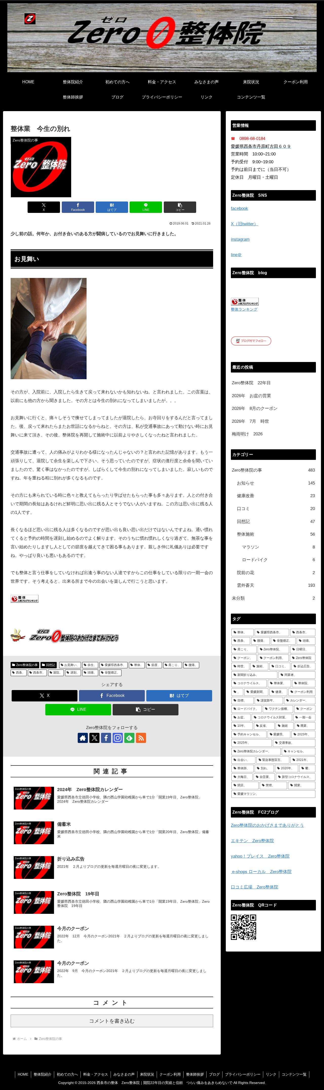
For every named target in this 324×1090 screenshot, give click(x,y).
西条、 (20, 672)
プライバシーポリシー (242, 1074)
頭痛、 (92, 672)
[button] (180, 207)
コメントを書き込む (112, 1021)
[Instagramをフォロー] (118, 738)
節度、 (155, 665)
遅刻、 (74, 672)
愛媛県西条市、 (115, 665)
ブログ (214, 1074)
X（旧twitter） (244, 223)
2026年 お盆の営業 (251, 395)
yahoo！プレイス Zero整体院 (260, 856)
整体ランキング (244, 309)
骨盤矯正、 (112, 672)
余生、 (92, 665)
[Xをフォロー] (94, 738)
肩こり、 (174, 665)
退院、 (57, 672)
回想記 (50, 665)
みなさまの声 (124, 1074)
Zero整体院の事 (27, 665)
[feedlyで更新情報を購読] (129, 738)
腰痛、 (193, 665)
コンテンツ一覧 (294, 1074)
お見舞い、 (71, 665)
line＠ (236, 254)
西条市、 (39, 672)
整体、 (138, 665)
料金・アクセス (95, 1074)
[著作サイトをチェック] (83, 738)
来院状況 (147, 1074)
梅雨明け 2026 (247, 434)
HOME (23, 1074)
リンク (271, 1074)
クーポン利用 (170, 1074)
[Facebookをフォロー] (106, 738)
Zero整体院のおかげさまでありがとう (267, 825)
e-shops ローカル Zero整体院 (261, 871)
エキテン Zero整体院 (252, 840)
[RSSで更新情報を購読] (141, 738)
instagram (240, 239)
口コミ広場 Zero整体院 (254, 887)
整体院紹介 (42, 1074)
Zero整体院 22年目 (251, 382)
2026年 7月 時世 (250, 421)
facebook (239, 208)
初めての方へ (67, 1074)
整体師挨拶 (195, 1074)
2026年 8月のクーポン (255, 408)
